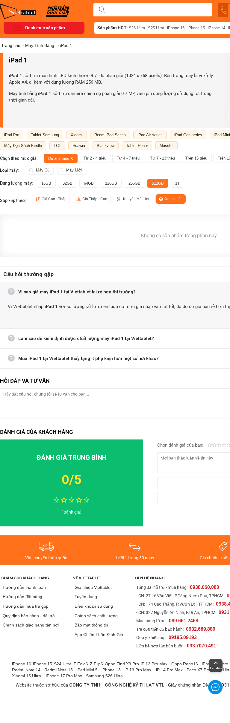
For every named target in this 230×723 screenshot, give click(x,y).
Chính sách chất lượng (96, 615)
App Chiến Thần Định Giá (99, 634)
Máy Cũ (42, 170)
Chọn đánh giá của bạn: (181, 445)
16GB (46, 183)
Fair (214, 445)
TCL (57, 145)
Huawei (78, 145)
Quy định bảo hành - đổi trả (29, 615)
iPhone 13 (111, 669)
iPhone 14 (216, 28)
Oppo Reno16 (184, 663)
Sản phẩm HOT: (112, 27)
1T (177, 183)
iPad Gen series (188, 135)
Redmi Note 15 (58, 669)
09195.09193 (183, 637)
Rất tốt (224, 445)
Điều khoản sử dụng (94, 606)
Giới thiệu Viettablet (93, 587)
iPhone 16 (175, 28)
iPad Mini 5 (87, 669)
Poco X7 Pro (198, 669)
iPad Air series (150, 135)
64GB (89, 183)
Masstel (166, 145)
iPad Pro (11, 135)
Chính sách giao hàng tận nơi (31, 625)
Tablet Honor (137, 145)
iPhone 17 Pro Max (64, 675)
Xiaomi (77, 135)
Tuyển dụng (86, 596)
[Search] (101, 10)
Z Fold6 (80, 663)
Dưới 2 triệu (60, 158)
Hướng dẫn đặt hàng (22, 596)
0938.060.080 (204, 587)
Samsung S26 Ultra (104, 675)
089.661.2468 (183, 620)
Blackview (105, 145)
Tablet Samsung (45, 135)
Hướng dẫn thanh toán (24, 587)
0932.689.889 (200, 629)
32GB (67, 183)
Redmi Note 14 (26, 669)
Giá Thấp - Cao (94, 199)
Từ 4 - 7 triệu (128, 158)
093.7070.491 (201, 645)
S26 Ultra (137, 28)
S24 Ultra (63, 663)
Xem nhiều (174, 199)
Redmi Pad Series (110, 135)
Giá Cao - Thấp (54, 199)
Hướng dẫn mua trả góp (26, 606)
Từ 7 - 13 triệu (162, 158)
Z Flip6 (96, 663)
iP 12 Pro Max (154, 663)
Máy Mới (74, 170)
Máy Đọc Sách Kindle (23, 145)
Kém (210, 445)
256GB (134, 183)
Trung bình (219, 445)
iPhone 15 (196, 28)
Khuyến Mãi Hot (136, 199)
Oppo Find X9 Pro (122, 663)
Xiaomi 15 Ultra (26, 675)
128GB (111, 183)
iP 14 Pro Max (169, 669)
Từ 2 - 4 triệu (95, 158)
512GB (158, 183)
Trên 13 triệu (196, 158)
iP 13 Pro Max (138, 669)
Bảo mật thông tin (91, 625)
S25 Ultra (156, 28)
